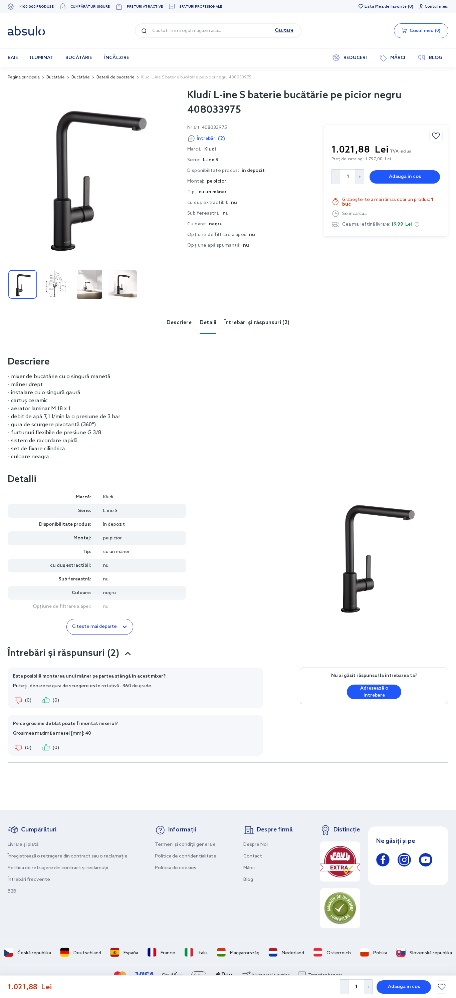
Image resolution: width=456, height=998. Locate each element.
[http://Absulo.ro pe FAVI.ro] (340, 861)
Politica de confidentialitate (185, 856)
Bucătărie (55, 77)
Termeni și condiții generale (185, 844)
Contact (252, 856)
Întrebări (211, 139)
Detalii (208, 322)
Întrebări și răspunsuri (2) (256, 322)
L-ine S (210, 160)
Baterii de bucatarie (115, 77)
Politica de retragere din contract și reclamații (58, 868)
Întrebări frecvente (29, 880)
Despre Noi (255, 844)
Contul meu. (436, 6)
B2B (12, 891)
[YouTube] (425, 861)
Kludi (108, 497)
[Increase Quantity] (368, 986)
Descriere (179, 322)
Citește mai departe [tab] (94, 627)
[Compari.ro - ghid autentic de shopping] (340, 908)
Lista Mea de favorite (386, 6)
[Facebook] (383, 861)
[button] (417, 224)
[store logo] (26, 31)
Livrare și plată (23, 844)
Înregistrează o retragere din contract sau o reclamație (68, 856)
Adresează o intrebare (374, 692)
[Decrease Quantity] (344, 986)
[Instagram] (404, 861)
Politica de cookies (175, 868)
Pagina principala (24, 77)
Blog (248, 880)
